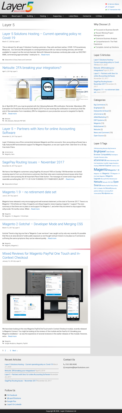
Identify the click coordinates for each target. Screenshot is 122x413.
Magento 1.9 (9, 216)
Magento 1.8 (113, 170)
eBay (106, 157)
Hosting (96, 166)
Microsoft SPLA (105, 179)
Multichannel (99, 126)
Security (108, 188)
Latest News (73, 16)
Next (15, 351)
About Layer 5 (17, 16)
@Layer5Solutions (14, 398)
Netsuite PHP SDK (19, 121)
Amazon (105, 148)
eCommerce (9, 152)
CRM (108, 152)
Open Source (99, 136)
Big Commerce (99, 105)
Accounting (99, 148)
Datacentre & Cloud (11, 60)
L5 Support (111, 7)
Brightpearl (98, 108)
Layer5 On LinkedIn (14, 404)
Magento (8, 154)
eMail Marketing (100, 117)
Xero (12, 154)
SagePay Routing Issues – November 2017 (33, 162)
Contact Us (87, 16)
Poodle (100, 188)
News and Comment (25, 60)
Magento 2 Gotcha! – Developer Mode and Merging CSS (42, 224)
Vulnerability (97, 193)
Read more (45, 55)
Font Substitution (98, 163)
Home (4, 16)
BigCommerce (112, 148)
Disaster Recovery (99, 157)
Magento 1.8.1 (98, 173)
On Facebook (12, 395)
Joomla (114, 166)
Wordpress (106, 193)
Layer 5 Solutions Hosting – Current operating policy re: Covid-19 (106, 62)
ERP (118, 160)
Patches (103, 185)
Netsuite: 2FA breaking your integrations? (31, 68)
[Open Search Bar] (118, 16)
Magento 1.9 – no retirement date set (29, 192)
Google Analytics (10, 343)
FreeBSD (106, 163)
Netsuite (7, 119)
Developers (114, 154)
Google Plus (11, 401)
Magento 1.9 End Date (21, 216)
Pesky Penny (114, 185)
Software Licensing (104, 191)
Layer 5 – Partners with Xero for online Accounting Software (27, 374)
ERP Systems (99, 120)
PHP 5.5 (96, 188)
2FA (6, 121)
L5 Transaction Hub (114, 9)
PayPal (25, 343)
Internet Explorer (105, 166)
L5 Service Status (113, 4)
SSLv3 (111, 191)
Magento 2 (14, 245)
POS (104, 188)
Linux (117, 166)
